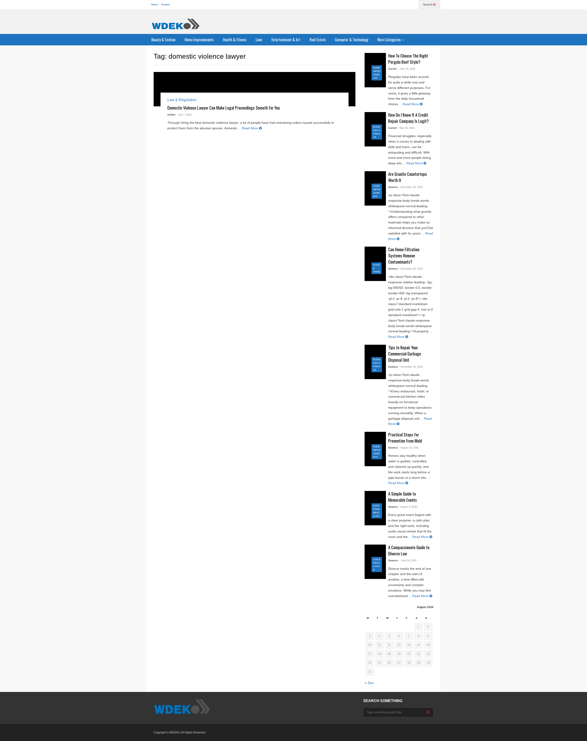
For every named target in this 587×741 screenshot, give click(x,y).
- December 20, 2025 (411, 268)
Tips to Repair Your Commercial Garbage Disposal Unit (404, 353)
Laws (259, 39)
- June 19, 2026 (406, 68)
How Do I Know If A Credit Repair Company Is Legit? (408, 118)
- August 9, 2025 (408, 506)
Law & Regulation (182, 100)
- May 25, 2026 (406, 128)
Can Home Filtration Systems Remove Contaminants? (403, 255)
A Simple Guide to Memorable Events (402, 496)
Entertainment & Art (285, 39)
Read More (250, 128)
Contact (165, 4)
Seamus (393, 187)
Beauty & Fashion (163, 39)
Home (154, 4)
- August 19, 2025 (408, 447)
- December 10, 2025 (411, 366)
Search (428, 4)
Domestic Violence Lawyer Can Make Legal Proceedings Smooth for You (223, 108)
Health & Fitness (234, 39)
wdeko (171, 114)
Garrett (392, 68)
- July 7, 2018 (183, 114)
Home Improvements (199, 39)
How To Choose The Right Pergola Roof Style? (408, 58)
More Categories (389, 39)
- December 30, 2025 (411, 187)
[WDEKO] (175, 23)
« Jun (369, 683)
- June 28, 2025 (407, 560)
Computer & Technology (351, 39)
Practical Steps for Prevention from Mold (405, 437)
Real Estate (318, 39)
